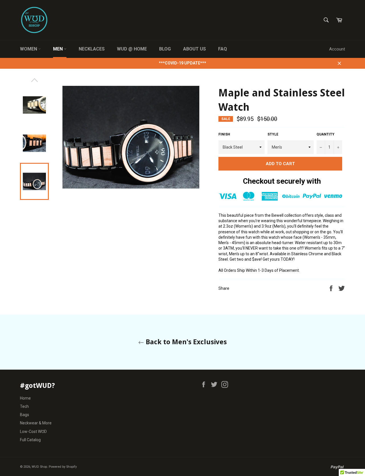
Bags (24, 414)
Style (272, 134)
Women (29, 49)
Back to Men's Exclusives (185, 342)
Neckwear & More (36, 423)
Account (337, 49)
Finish (224, 134)
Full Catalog (30, 439)
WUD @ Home (132, 49)
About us (194, 49)
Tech (24, 406)
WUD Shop (39, 467)
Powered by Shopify (63, 467)
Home (25, 398)
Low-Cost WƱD (33, 431)
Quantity (325, 134)
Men (58, 49)
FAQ (222, 49)
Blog (165, 49)
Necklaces (92, 49)
